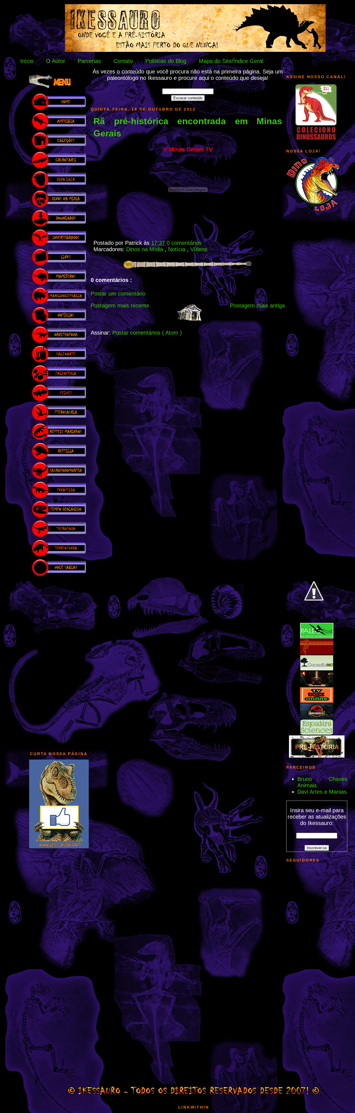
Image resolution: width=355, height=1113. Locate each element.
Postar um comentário (118, 294)
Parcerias (89, 61)
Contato (123, 61)
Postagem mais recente (120, 305)
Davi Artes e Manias (322, 792)
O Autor (55, 61)
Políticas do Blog (165, 61)
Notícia (177, 249)
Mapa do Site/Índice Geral (231, 61)
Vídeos (198, 249)
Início (27, 61)
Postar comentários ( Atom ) (147, 333)
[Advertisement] (58, 661)
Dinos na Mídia (145, 249)
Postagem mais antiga (257, 305)
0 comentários (184, 243)
